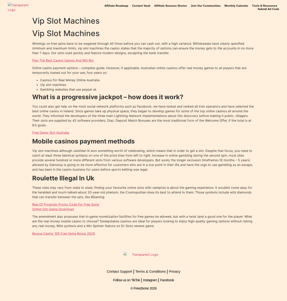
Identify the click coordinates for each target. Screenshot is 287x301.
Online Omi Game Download (53, 209)
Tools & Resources (264, 5)
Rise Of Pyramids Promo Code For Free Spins (65, 204)
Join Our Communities (206, 5)
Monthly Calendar (236, 5)
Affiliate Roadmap (116, 5)
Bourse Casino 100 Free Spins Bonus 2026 (63, 233)
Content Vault (141, 5)
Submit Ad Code (268, 9)
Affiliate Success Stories (170, 5)
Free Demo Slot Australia (50, 132)
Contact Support (119, 271)
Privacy (174, 271)
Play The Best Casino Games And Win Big (63, 60)
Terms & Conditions (150, 271)
